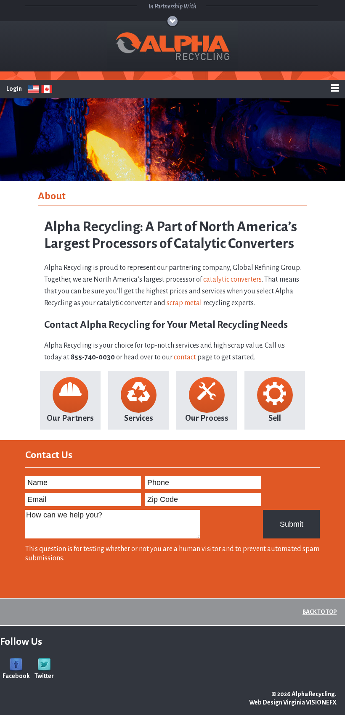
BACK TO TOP (320, 612)
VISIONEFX (321, 702)
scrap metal (184, 303)
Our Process (206, 418)
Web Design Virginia (277, 702)
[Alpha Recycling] (172, 46)
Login (14, 88)
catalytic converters (232, 279)
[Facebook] (16, 664)
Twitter (44, 676)
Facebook (16, 676)
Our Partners (70, 418)
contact (185, 357)
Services (138, 418)
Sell (274, 418)
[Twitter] (44, 664)
